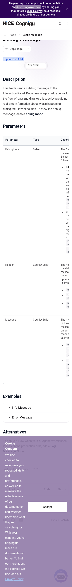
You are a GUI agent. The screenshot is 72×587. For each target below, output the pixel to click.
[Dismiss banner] (66, 9)
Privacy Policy (14, 579)
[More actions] (67, 23)
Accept (47, 507)
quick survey (34, 10)
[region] (36, 259)
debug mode (34, 114)
